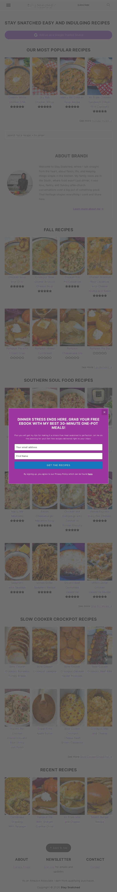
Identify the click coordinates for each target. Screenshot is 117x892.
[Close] (104, 412)
